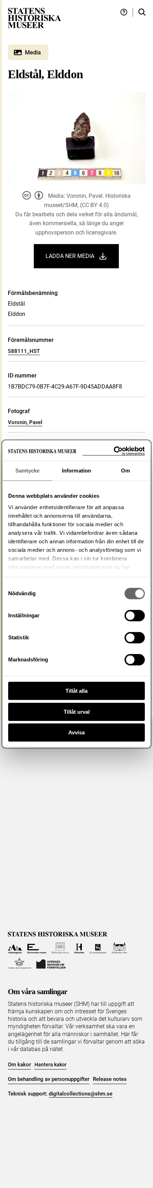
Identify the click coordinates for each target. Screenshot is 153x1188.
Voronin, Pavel (25, 422)
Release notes (110, 1079)
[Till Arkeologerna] (15, 948)
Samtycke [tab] (27, 471)
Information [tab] (76, 471)
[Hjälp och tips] (123, 12)
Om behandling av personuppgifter (48, 1079)
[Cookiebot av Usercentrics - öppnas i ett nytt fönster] (114, 451)
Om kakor (19, 1064)
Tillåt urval (77, 712)
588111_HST (24, 351)
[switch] (135, 615)
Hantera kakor (51, 1064)
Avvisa (76, 732)
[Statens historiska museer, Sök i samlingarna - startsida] (34, 17)
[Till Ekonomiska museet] (36, 948)
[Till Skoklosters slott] (119, 948)
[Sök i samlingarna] (142, 12)
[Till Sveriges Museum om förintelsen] (50, 963)
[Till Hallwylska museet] (60, 948)
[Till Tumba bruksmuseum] (19, 963)
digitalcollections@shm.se (80, 1094)
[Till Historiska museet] (79, 948)
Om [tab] (125, 471)
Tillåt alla (76, 691)
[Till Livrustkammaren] (97, 948)
